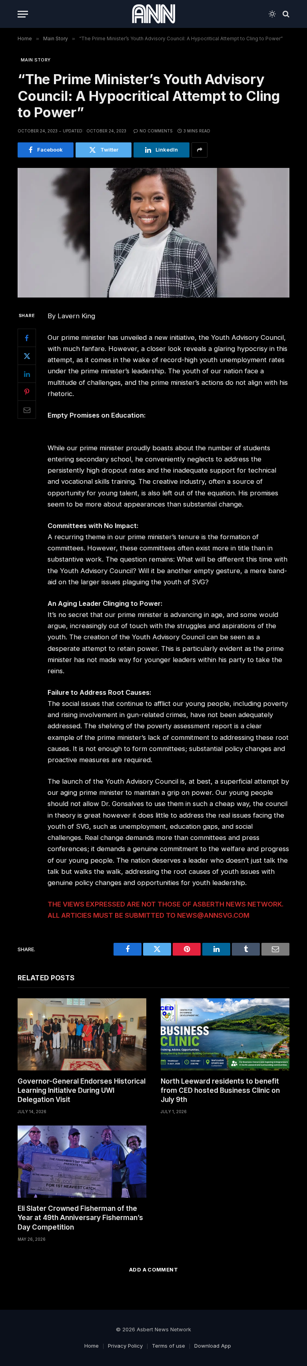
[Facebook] (27, 338)
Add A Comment (153, 1269)
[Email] (27, 409)
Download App (212, 1345)
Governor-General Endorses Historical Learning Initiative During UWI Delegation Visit (82, 1090)
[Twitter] (27, 356)
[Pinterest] (27, 391)
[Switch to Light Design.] (272, 14)
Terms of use (168, 1345)
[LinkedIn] (27, 374)
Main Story (35, 60)
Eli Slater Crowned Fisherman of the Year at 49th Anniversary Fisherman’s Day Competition (80, 1217)
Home (91, 1345)
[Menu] (23, 14)
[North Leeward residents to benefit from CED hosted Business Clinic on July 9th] (225, 1034)
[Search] (285, 14)
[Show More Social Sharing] (199, 150)
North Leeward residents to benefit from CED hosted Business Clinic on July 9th (220, 1090)
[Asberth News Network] (153, 14)
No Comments (156, 130)
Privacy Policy (125, 1345)
